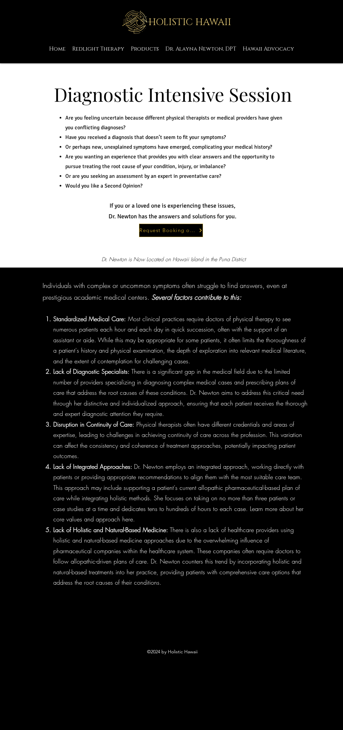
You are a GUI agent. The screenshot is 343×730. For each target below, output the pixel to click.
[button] (200, 49)
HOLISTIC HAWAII (189, 22)
